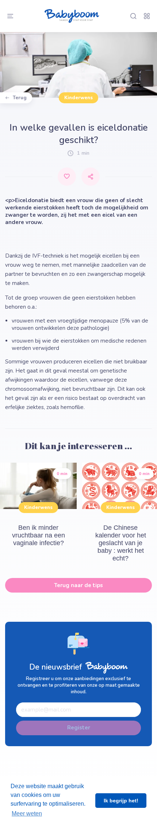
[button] (78, 91)
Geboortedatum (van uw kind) (47, 25)
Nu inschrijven (78, 335)
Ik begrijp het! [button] (121, 800)
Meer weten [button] (27, 813)
